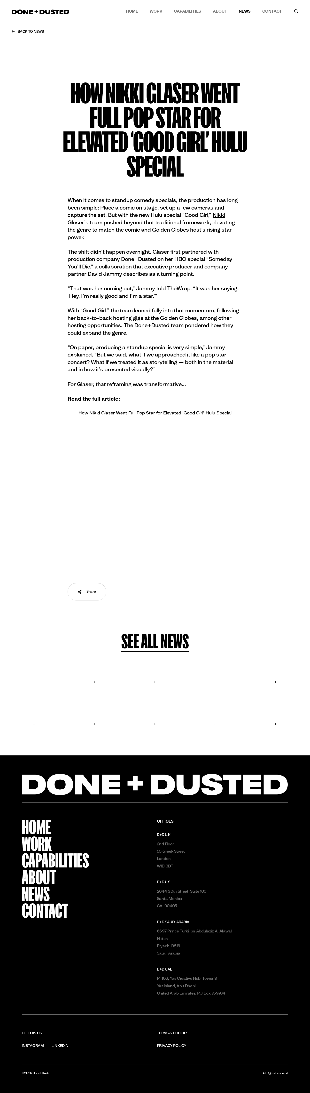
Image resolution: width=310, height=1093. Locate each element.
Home (132, 11)
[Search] (296, 11)
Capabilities (187, 11)
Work (156, 11)
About (220, 11)
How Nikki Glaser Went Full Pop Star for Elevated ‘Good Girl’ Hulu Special (155, 413)
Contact (272, 11)
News (245, 11)
